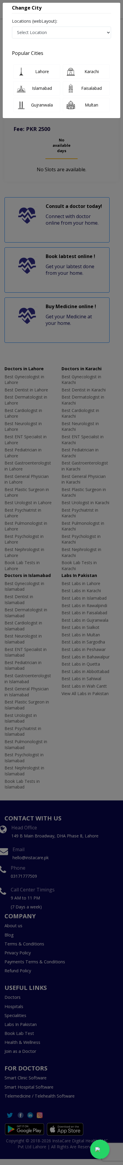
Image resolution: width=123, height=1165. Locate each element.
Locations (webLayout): (34, 21)
